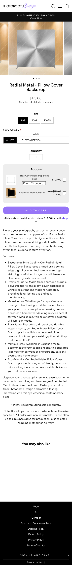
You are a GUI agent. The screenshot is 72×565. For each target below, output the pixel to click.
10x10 (47, 120)
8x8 (23, 120)
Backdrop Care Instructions (36, 523)
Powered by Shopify (36, 562)
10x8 (35, 120)
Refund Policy (36, 534)
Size (36, 114)
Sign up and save (35, 555)
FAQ (36, 512)
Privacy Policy (36, 539)
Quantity (36, 151)
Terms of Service (36, 545)
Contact (36, 517)
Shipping (23, 102)
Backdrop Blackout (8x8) (32, 192)
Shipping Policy (36, 528)
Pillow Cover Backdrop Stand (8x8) (34, 177)
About (36, 506)
